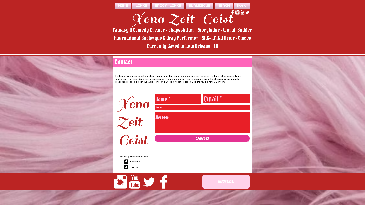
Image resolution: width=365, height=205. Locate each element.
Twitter (134, 168)
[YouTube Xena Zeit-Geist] (242, 12)
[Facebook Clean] (163, 182)
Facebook (135, 162)
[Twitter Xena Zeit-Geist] (247, 12)
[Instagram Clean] (120, 182)
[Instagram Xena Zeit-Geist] (237, 12)
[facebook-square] (126, 161)
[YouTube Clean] (135, 182)
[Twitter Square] (126, 167)
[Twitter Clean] (149, 182)
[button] (199, 6)
